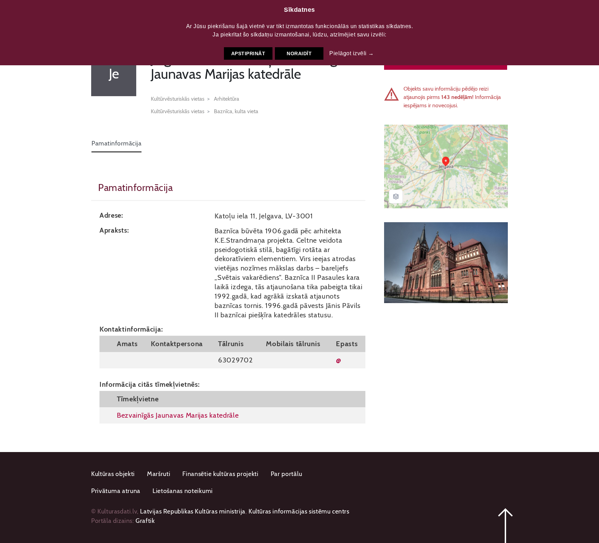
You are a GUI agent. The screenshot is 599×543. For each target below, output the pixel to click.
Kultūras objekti (113, 474)
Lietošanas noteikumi (183, 491)
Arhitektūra (226, 98)
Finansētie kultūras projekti (220, 474)
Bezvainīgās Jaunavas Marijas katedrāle (178, 415)
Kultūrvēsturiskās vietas (178, 98)
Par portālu (286, 474)
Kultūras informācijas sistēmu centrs (299, 511)
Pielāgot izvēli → (351, 53)
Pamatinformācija (116, 143)
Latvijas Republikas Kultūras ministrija (192, 511)
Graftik (145, 521)
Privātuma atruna (115, 491)
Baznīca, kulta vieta (236, 111)
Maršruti (159, 474)
